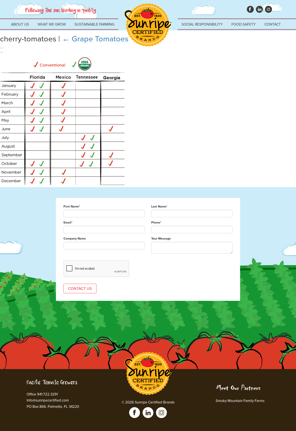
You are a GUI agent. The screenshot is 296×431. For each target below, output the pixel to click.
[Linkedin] (148, 412)
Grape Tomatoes (95, 39)
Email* (67, 222)
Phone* (156, 222)
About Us (20, 24)
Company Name (74, 238)
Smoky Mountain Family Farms (240, 401)
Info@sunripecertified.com (48, 400)
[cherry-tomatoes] (62, 56)
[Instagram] (161, 412)
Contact (272, 24)
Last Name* (159, 206)
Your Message (161, 238)
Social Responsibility (202, 24)
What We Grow (52, 24)
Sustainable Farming (94, 24)
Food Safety (243, 24)
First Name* (71, 206)
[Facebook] (134, 412)
